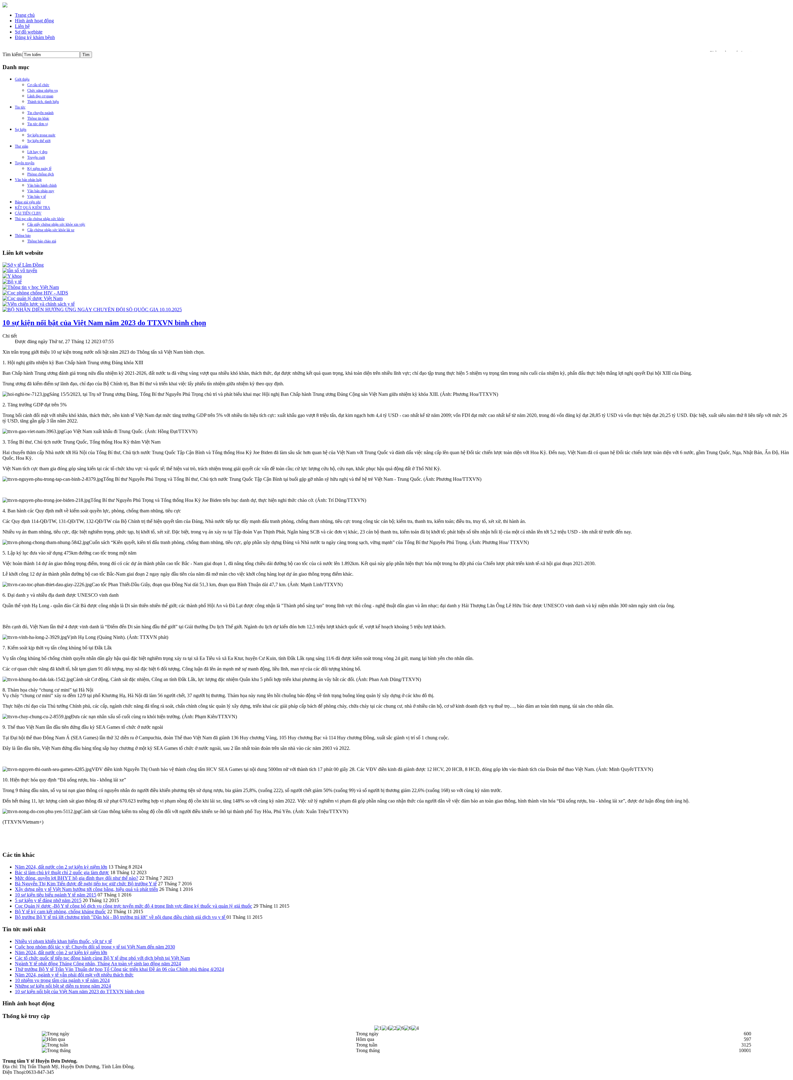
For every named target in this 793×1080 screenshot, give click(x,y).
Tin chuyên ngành (40, 113)
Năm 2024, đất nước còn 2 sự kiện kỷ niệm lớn (61, 867)
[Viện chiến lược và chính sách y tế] (38, 304)
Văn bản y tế (36, 196)
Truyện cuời (36, 157)
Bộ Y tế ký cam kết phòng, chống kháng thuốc (60, 911)
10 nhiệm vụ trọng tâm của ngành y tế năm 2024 (62, 980)
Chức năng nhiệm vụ (42, 90)
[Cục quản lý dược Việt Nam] (32, 298)
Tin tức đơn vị (37, 124)
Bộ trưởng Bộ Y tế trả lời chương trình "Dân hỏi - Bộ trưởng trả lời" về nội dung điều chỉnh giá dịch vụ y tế (120, 917)
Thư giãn (21, 146)
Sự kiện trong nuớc (41, 135)
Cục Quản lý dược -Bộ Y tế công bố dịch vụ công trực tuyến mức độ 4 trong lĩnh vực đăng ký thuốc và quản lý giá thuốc (133, 906)
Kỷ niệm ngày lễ (39, 168)
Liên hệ (22, 26)
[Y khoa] (12, 276)
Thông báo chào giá (41, 241)
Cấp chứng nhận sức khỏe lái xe (50, 230)
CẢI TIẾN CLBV (28, 213)
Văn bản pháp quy (40, 191)
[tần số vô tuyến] (19, 270)
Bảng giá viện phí (28, 202)
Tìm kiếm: (12, 54)
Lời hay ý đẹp (37, 152)
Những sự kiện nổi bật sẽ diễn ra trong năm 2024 (63, 986)
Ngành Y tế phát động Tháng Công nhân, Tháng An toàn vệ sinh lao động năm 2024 (98, 963)
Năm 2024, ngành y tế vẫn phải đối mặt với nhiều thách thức (74, 974)
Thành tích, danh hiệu (43, 102)
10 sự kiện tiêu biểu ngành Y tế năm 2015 (55, 894)
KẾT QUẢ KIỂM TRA (32, 208)
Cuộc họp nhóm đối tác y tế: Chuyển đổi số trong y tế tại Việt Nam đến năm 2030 (95, 946)
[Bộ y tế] (12, 281)
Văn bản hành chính (42, 185)
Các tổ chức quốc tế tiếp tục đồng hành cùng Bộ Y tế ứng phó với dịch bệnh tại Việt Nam (102, 958)
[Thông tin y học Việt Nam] (30, 287)
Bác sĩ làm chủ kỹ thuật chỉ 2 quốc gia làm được (62, 872)
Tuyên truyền (24, 163)
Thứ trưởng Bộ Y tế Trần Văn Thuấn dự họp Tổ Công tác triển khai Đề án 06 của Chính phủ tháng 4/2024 (119, 969)
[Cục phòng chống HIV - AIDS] (35, 292)
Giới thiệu (22, 79)
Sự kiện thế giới (38, 141)
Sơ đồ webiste (28, 31)
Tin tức (20, 107)
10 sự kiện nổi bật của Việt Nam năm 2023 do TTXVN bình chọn (104, 323)
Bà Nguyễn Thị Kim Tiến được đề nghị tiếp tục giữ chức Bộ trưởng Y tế (86, 883)
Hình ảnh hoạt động (34, 20)
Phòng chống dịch (40, 174)
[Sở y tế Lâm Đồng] (23, 265)
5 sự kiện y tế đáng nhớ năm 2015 (48, 900)
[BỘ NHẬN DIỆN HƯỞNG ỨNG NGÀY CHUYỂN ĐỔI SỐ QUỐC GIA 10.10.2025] (92, 309)
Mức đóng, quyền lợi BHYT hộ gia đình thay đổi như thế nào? (76, 878)
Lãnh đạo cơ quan (40, 96)
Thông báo (23, 235)
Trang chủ (25, 15)
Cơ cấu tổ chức (38, 85)
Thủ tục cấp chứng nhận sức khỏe (39, 219)
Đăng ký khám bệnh (35, 37)
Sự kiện (20, 129)
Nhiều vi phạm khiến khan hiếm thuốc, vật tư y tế (63, 941)
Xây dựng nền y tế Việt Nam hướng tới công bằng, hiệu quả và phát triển (86, 889)
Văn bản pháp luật (28, 180)
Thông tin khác (38, 118)
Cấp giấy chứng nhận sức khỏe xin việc (56, 224)
